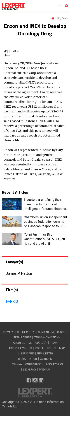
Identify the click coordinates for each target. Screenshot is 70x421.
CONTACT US (43, 348)
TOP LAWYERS (54, 364)
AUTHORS (46, 358)
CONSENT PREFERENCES (52, 332)
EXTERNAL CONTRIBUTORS (26, 364)
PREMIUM (44, 369)
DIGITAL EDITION (27, 358)
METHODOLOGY (38, 342)
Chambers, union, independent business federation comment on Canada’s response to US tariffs (45, 221)
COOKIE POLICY (26, 332)
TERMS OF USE (22, 337)
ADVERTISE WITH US (20, 348)
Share (7, 55)
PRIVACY (8, 332)
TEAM (53, 342)
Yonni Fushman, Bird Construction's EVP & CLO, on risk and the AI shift (44, 239)
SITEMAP (59, 348)
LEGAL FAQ (29, 369)
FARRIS (12, 301)
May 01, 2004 (11, 51)
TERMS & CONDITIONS (47, 337)
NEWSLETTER (45, 353)
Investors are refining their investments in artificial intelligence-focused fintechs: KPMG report (45, 204)
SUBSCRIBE (27, 353)
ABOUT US (19, 342)
